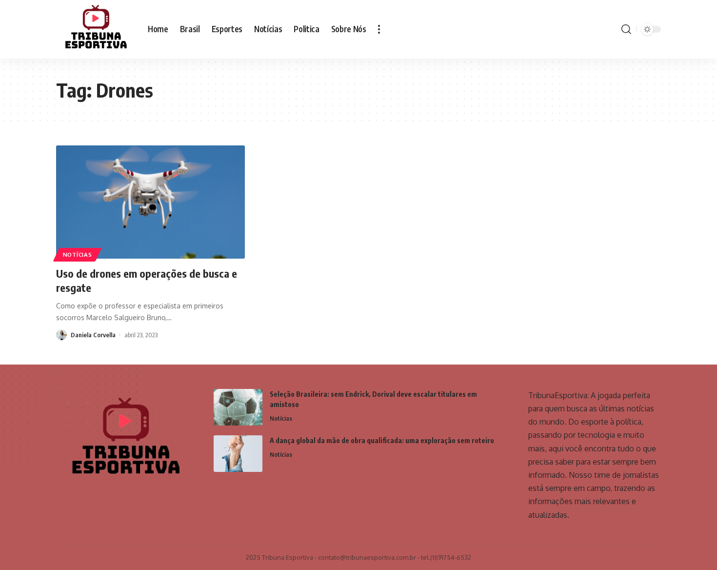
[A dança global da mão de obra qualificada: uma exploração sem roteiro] (238, 453)
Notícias (77, 254)
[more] (379, 29)
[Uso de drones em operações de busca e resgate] (150, 202)
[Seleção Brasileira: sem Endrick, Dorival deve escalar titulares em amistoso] (238, 407)
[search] (626, 29)
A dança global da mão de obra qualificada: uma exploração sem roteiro (382, 440)
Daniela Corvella (93, 335)
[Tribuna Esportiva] (94, 29)
